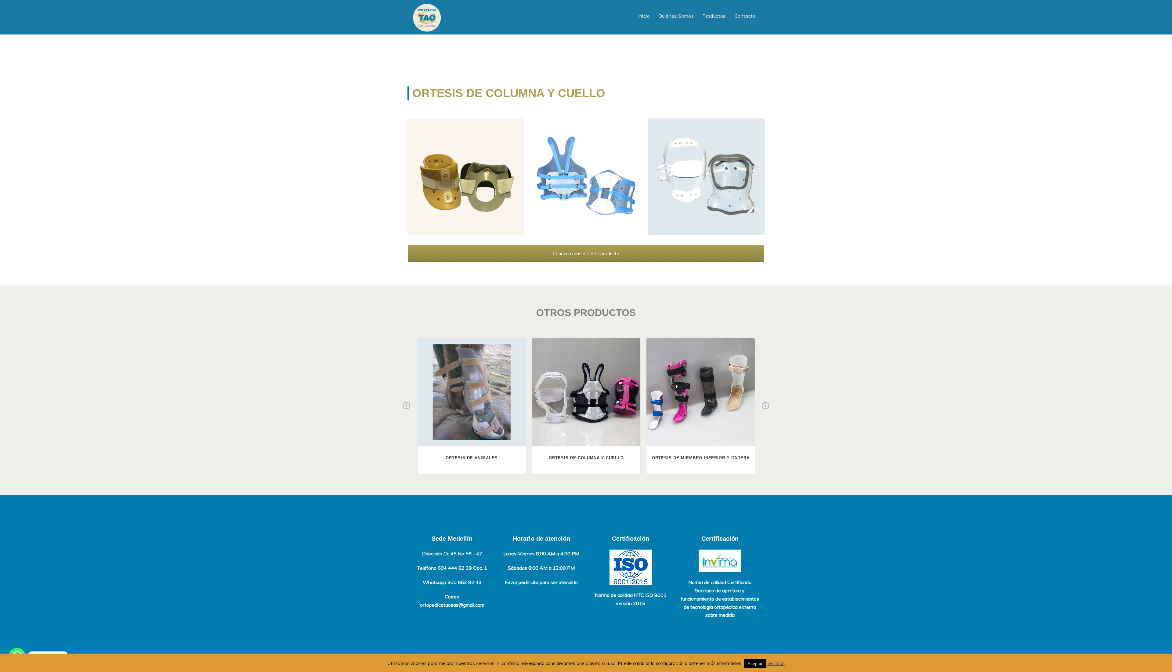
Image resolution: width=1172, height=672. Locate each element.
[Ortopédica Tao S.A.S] (427, 17)
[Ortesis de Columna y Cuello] (465, 176)
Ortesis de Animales (472, 392)
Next (765, 406)
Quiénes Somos (676, 16)
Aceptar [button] (755, 663)
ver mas (776, 663)
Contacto (745, 16)
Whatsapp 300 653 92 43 (452, 582)
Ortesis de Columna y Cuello (586, 392)
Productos (714, 16)
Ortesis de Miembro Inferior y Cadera (700, 392)
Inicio (644, 16)
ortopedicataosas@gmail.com (452, 605)
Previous (406, 406)
